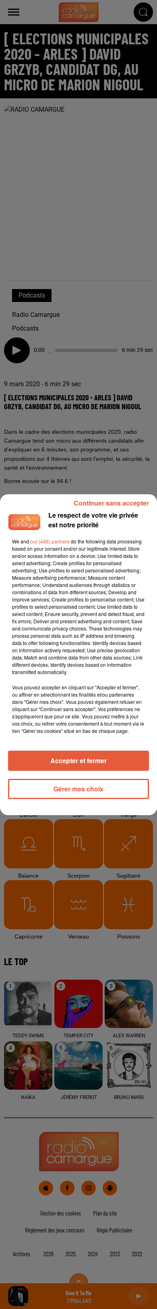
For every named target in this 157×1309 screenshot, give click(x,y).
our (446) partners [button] (50, 541)
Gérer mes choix (78, 788)
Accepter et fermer (78, 760)
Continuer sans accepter (111, 503)
